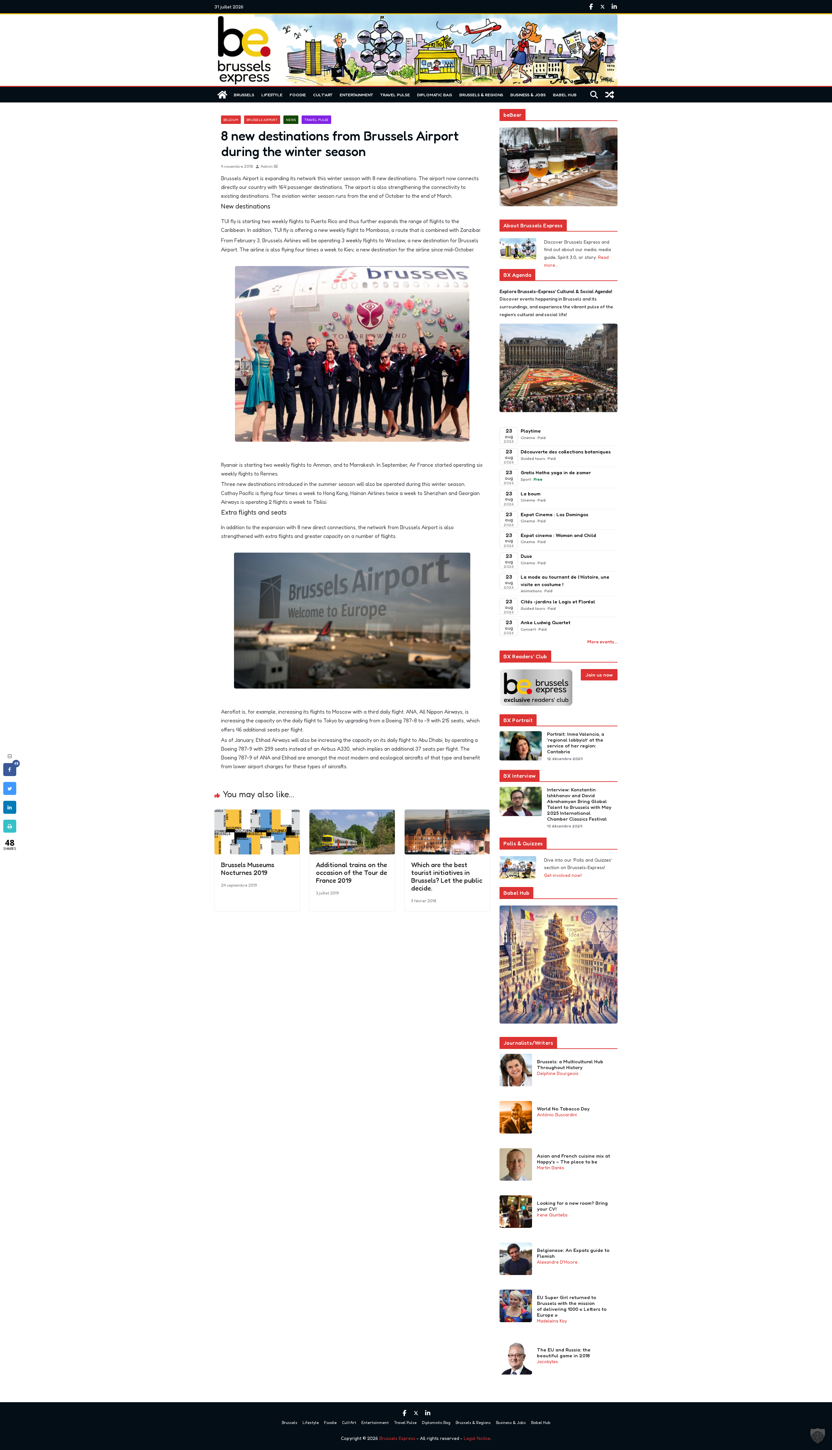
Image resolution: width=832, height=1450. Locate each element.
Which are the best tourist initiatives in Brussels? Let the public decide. (446, 876)
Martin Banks (550, 1167)
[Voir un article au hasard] (610, 94)
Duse (526, 556)
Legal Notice (477, 1438)
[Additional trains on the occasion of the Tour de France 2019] (352, 814)
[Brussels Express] (222, 94)
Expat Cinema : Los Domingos (554, 514)
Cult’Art (322, 94)
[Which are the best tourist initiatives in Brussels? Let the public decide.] (447, 814)
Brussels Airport (262, 120)
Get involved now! (563, 875)
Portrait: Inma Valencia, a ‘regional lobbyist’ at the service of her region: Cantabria (575, 743)
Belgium (231, 120)
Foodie (298, 94)
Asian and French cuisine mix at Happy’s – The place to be (573, 1159)
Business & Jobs (528, 94)
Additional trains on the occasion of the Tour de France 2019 (351, 872)
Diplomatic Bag (434, 94)
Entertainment (356, 94)
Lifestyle (271, 94)
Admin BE (269, 166)
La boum (530, 493)
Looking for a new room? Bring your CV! (572, 1206)
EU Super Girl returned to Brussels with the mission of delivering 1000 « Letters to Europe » (571, 1306)
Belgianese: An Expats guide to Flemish (573, 1253)
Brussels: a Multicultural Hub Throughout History (570, 1064)
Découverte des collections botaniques (566, 452)
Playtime (531, 431)
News (291, 120)
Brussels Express (397, 1438)
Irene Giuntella (552, 1214)
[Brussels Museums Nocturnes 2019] (257, 814)
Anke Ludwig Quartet (545, 622)
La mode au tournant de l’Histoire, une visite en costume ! (565, 580)
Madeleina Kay (552, 1320)
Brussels (244, 94)
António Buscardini (557, 1114)
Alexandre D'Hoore (557, 1262)
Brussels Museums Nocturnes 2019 (247, 869)
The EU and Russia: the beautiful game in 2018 (564, 1353)
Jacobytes (547, 1361)
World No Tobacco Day (563, 1109)
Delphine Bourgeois (557, 1073)
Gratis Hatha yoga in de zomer (556, 472)
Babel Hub (565, 94)
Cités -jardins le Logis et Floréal (558, 601)
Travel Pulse (395, 94)
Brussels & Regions (481, 94)
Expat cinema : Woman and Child (558, 535)
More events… (602, 641)
